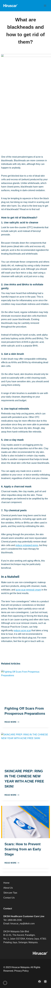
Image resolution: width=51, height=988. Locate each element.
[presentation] (25, 686)
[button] (5, 983)
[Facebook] (39, 981)
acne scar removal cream (28, 589)
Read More (11, 722)
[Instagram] (45, 981)
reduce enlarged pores (26, 545)
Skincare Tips (10, 893)
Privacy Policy (21, 971)
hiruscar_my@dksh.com (22, 923)
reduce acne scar (22, 630)
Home (6, 883)
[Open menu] (45, 5)
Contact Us (9, 897)
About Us (8, 888)
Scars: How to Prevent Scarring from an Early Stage (23, 849)
